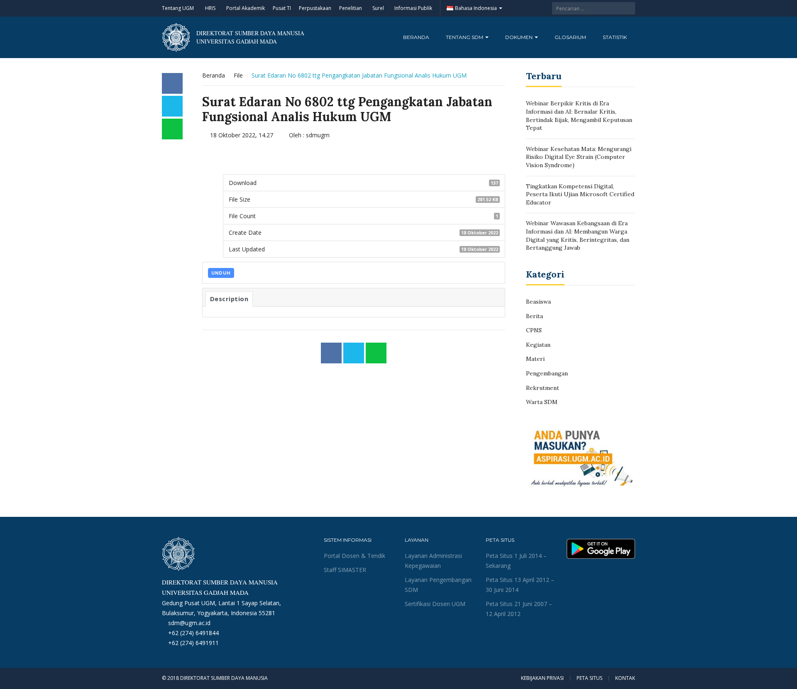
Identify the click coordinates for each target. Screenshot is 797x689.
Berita (534, 316)
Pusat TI (282, 8)
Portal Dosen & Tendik (354, 556)
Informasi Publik (413, 8)
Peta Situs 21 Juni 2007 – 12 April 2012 (519, 609)
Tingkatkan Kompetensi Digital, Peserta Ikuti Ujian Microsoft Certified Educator (580, 194)
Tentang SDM (465, 37)
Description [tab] (229, 299)
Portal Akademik (245, 8)
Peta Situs (589, 678)
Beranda (416, 37)
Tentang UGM (178, 8)
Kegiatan (538, 344)
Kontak (625, 678)
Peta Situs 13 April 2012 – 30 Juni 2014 (520, 585)
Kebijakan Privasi (542, 678)
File (238, 75)
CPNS (534, 330)
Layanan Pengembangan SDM (438, 585)
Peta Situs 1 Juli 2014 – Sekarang (516, 561)
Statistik (615, 37)
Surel (378, 8)
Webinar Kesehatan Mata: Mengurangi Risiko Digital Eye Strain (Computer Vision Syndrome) (578, 157)
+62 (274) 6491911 (193, 643)
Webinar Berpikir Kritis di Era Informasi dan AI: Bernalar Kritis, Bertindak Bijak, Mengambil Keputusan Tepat (579, 115)
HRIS (210, 8)
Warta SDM (541, 402)
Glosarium (570, 37)
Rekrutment (542, 388)
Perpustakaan (315, 8)
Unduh (220, 273)
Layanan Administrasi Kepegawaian (433, 561)
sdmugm (318, 135)
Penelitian (350, 8)
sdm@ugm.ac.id (189, 623)
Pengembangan (547, 373)
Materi (535, 359)
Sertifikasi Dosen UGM (435, 604)
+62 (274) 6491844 (193, 633)
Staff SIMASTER (345, 570)
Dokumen (519, 37)
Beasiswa (538, 301)
